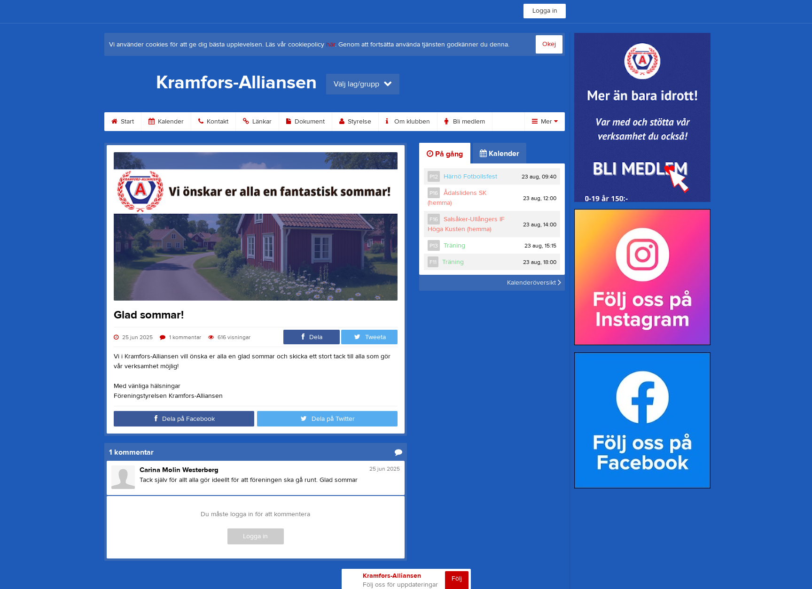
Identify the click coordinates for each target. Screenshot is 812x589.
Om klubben (411, 121)
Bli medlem (468, 121)
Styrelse (358, 121)
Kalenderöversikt (532, 283)
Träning (454, 245)
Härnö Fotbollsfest (470, 176)
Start (126, 121)
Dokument (309, 121)
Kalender (170, 121)
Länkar (261, 121)
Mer (546, 121)
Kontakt (216, 121)
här (330, 44)
